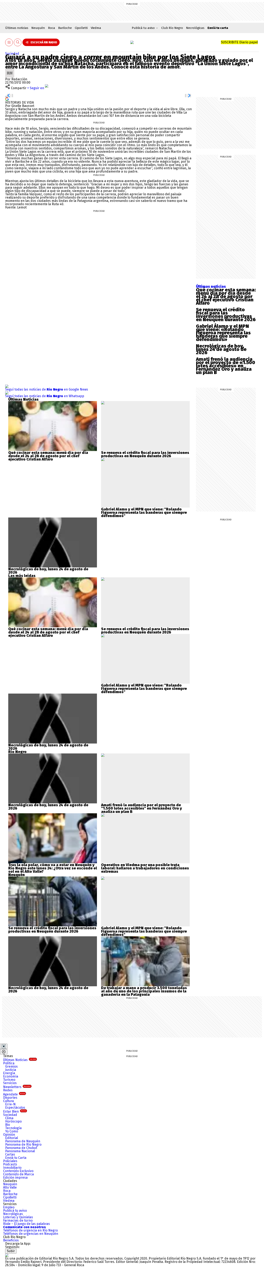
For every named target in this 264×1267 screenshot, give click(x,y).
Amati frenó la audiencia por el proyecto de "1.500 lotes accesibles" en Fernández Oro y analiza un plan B (141, 808)
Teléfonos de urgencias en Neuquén (30, 1234)
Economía (10, 1076)
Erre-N (10, 1104)
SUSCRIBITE (239, 42)
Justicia (10, 1070)
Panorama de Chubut (21, 1148)
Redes (8, 1090)
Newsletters (17, 1087)
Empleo (8, 1207)
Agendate (14, 1094)
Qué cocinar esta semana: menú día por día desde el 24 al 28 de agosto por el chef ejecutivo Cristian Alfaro (226, 296)
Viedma (96, 28)
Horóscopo (13, 1121)
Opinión (9, 1135)
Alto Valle (10, 1187)
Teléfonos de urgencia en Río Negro (30, 1230)
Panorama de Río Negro (23, 1144)
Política (8, 1063)
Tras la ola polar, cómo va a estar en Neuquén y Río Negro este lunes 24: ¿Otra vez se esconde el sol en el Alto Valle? (52, 868)
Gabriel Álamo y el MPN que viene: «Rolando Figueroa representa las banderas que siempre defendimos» (223, 332)
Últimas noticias (16, 28)
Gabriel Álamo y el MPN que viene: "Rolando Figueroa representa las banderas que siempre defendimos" (144, 512)
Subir (11, 1251)
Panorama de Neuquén (22, 1141)
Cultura (8, 1101)
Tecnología (13, 1128)
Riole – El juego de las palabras (26, 1224)
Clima (9, 1118)
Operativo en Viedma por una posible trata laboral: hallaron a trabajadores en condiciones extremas (145, 868)
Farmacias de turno (18, 1220)
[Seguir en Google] (7, 99)
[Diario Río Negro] (132, 42)
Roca (51, 28)
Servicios (10, 1083)
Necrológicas (195, 28)
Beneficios (11, 1240)
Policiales (10, 1161)
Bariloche (65, 28)
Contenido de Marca (18, 1174)
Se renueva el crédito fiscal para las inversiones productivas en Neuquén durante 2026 (226, 314)
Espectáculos (15, 1108)
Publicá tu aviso (15, 1211)
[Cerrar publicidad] (3, 1046)
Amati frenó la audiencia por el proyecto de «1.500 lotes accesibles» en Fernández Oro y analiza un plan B (225, 365)
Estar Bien (14, 1111)
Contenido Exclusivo (18, 1171)
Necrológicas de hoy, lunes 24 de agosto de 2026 (221, 349)
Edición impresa (15, 1177)
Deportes (10, 1098)
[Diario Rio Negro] (6, 1255)
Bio (7, 1125)
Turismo (9, 1080)
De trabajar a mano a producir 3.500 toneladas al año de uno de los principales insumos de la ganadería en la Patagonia (144, 991)
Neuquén (38, 28)
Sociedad (12, 54)
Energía (9, 1073)
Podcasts (10, 1164)
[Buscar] (17, 42)
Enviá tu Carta (15, 1158)
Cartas (10, 1154)
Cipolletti (81, 28)
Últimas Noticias (19, 1060)
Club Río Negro (172, 28)
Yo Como (11, 1131)
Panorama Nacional (20, 1151)
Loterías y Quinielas (18, 1217)
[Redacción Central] (9, 70)
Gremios (11, 1066)
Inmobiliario (12, 1168)
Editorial (11, 1138)
